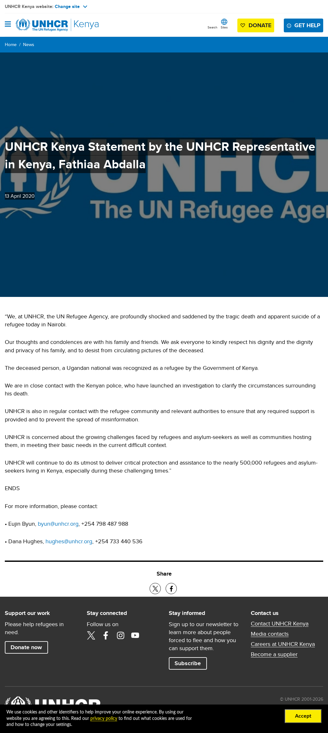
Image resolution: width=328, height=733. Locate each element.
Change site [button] (67, 6)
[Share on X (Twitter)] (155, 588)
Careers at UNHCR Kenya (283, 644)
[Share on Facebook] (171, 588)
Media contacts (270, 633)
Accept (303, 716)
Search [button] (212, 27)
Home (11, 44)
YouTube (135, 635)
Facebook (106, 635)
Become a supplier (274, 654)
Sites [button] (224, 27)
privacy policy (103, 718)
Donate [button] (260, 25)
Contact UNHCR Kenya (279, 623)
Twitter (91, 635)
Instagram (120, 635)
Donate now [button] (26, 647)
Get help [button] (307, 25)
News (28, 44)
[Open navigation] (8, 24)
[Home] (37, 25)
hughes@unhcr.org (68, 541)
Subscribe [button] (188, 663)
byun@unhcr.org (58, 524)
